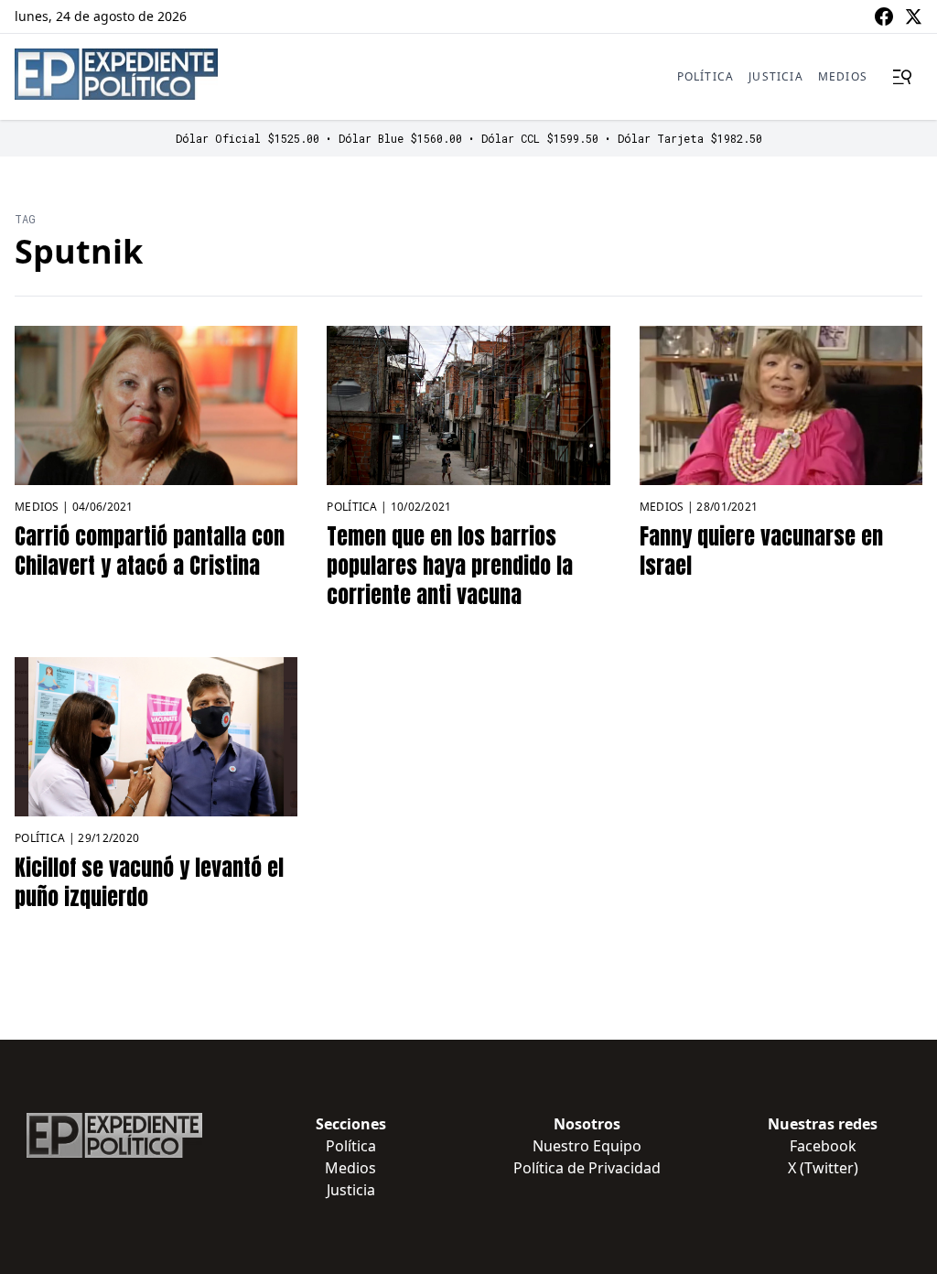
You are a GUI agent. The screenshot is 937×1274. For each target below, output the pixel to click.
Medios (842, 76)
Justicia (776, 76)
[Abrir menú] (902, 77)
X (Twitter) (823, 1168)
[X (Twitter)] (913, 16)
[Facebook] (884, 16)
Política (706, 76)
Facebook (823, 1146)
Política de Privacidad (587, 1168)
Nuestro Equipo (587, 1146)
